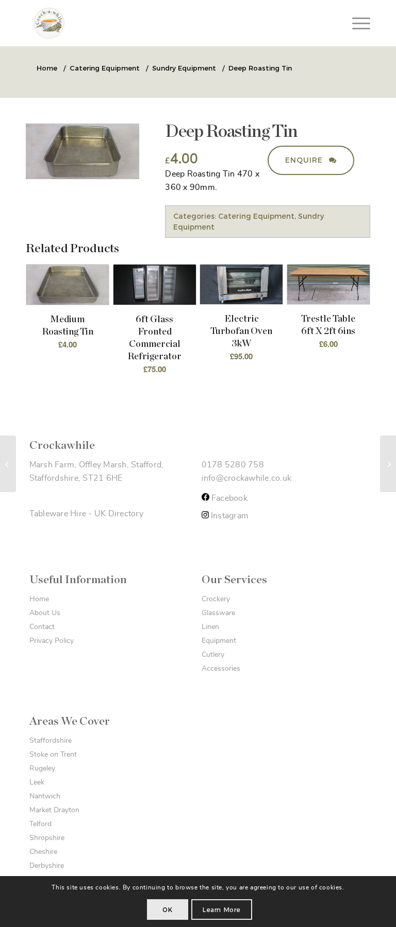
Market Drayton (54, 810)
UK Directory (118, 514)
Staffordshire (50, 740)
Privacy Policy (51, 640)
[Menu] (356, 23)
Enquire (305, 160)
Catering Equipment (256, 216)
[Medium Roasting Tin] (388, 463)
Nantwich (44, 796)
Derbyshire (46, 865)
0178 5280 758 (233, 465)
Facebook (228, 498)
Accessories (221, 668)
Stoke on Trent (53, 754)
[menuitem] (356, 23)
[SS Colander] (8, 463)
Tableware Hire (58, 514)
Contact (42, 627)
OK (167, 910)
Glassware (218, 613)
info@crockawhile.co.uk (247, 478)
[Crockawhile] (111, 23)
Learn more (222, 910)
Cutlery (213, 654)
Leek (36, 782)
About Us (44, 613)
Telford (40, 824)
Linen (210, 627)
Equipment (219, 640)
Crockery (216, 599)
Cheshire (43, 851)
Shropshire (46, 838)
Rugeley (42, 768)
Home (39, 599)
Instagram (229, 516)
